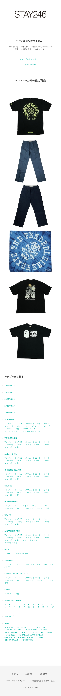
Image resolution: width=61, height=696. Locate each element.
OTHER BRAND (12, 640)
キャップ (29, 508)
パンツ (20, 426)
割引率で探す (28, 640)
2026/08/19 (10, 406)
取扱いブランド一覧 (13, 601)
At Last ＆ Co (11, 454)
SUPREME (9, 420)
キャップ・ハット (33, 426)
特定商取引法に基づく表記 (43, 681)
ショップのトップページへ (30, 59)
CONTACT (44, 674)
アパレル (8, 594)
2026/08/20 (10, 399)
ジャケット (9, 426)
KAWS (7, 590)
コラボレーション (29, 429)
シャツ (47, 424)
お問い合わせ (30, 65)
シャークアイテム (29, 540)
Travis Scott (10, 635)
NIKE (7, 550)
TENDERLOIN (11, 438)
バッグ (47, 426)
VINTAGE (9, 560)
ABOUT (29, 674)
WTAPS (8, 515)
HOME (15, 674)
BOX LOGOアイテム (31, 431)
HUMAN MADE (11, 502)
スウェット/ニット (33, 424)
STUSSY (8, 486)
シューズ (8, 429)
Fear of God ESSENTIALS (16, 574)
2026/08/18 (10, 413)
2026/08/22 (10, 385)
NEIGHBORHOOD (26, 638)
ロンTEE (18, 424)
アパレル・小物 (21, 554)
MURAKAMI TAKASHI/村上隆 (31, 635)
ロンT (17, 506)
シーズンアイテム (12, 431)
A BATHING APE (12, 531)
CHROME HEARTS (13, 470)
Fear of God (46, 632)
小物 (17, 429)
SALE (7, 623)
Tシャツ (8, 424)
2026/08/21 (10, 392)
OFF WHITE (10, 638)
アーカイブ (9, 616)
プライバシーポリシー (15, 681)
